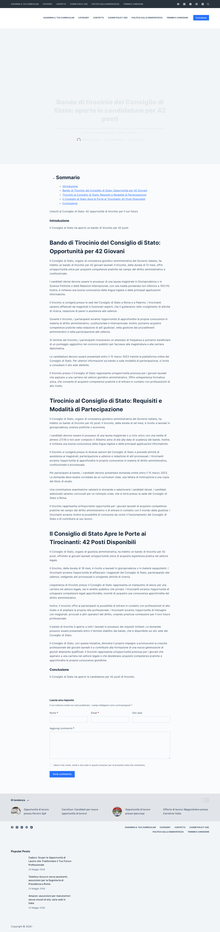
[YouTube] (203, 4)
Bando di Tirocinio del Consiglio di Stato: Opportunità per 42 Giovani (104, 190)
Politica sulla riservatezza (105, 4)
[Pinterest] (197, 4)
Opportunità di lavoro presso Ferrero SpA (36, 811)
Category (47, 4)
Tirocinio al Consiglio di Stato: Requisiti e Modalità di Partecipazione (104, 194)
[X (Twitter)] (184, 4)
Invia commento (62, 774)
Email (95, 712)
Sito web (137, 712)
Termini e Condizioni (133, 4)
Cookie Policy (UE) (79, 4)
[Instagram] (190, 4)
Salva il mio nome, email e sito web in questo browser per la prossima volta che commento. (99, 765)
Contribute (201, 17)
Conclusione (69, 203)
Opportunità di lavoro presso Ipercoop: (137, 811)
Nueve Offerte (135, 140)
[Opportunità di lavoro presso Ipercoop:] (117, 811)
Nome (54, 712)
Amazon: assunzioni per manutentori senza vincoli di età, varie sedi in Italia (50, 899)
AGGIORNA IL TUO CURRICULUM (25, 4)
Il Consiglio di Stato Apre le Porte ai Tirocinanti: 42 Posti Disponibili (103, 199)
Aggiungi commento (62, 728)
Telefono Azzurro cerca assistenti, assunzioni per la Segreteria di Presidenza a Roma (48, 880)
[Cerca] (208, 4)
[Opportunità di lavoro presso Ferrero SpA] (16, 811)
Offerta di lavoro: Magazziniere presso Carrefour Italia (185, 811)
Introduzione (70, 186)
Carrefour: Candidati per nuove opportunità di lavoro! (80, 811)
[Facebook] (178, 4)
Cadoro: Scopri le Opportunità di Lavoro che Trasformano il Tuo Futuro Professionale (50, 861)
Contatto (61, 4)
